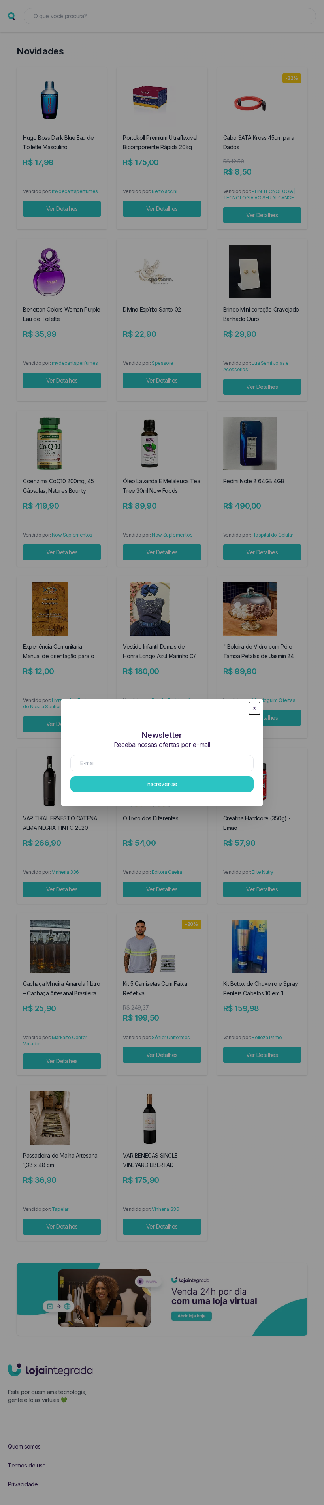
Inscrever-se (162, 784)
